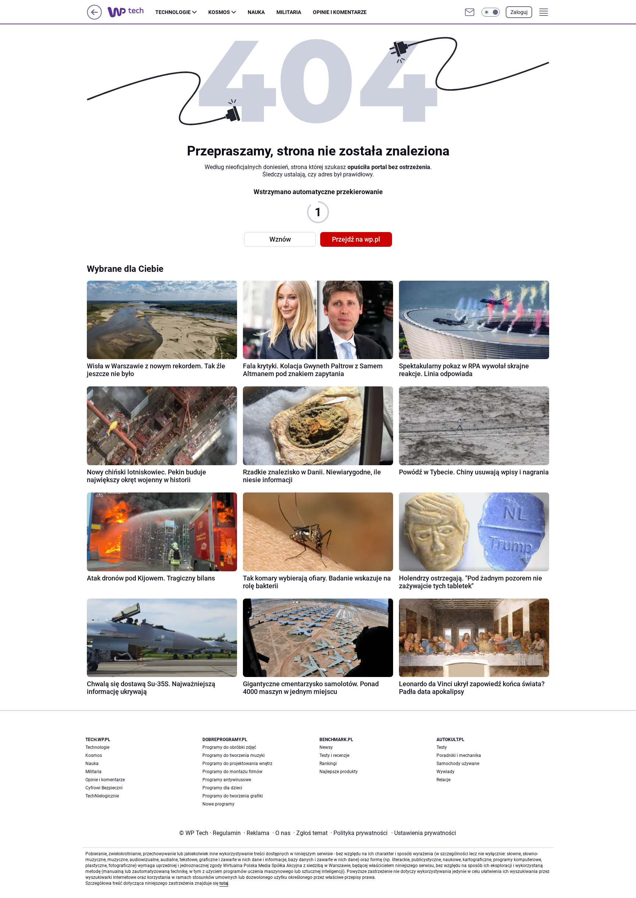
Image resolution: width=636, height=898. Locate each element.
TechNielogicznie (102, 796)
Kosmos (219, 12)
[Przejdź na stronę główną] (94, 17)
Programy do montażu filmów (232, 771)
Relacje (444, 779)
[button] (490, 12)
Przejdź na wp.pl (356, 239)
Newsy (326, 747)
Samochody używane (458, 763)
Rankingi (328, 763)
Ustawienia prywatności (423, 832)
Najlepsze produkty (338, 771)
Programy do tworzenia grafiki (232, 796)
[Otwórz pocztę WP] (470, 12)
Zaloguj (518, 12)
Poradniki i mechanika (459, 755)
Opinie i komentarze (340, 12)
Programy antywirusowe (226, 779)
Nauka (256, 12)
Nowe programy (218, 804)
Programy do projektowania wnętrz (237, 763)
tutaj (223, 883)
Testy (442, 747)
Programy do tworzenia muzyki (233, 755)
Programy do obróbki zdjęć (229, 747)
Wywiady (446, 771)
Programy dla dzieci (222, 787)
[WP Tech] (131, 12)
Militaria (288, 12)
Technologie (173, 12)
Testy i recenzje (334, 755)
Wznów (280, 239)
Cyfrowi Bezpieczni (104, 787)
